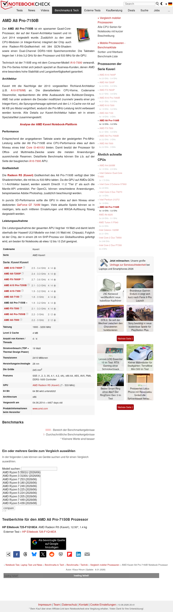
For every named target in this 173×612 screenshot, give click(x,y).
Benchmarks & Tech (67, 10)
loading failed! (11, 575)
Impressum (44, 604)
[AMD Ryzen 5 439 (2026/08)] (21, 503)
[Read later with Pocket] (60, 554)
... (169, 10)
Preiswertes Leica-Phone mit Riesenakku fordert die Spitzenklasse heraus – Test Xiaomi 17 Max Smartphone (140, 393)
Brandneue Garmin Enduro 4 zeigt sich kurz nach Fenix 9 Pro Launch (140, 295)
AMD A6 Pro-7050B (14, 314)
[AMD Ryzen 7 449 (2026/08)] (21, 500)
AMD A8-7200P (12, 273)
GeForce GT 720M (28, 205)
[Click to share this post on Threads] (25, 554)
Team (56, 604)
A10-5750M (18, 90)
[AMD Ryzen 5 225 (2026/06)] (21, 489)
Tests (19, 10)
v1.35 (4, 511)
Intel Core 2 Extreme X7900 (113, 184)
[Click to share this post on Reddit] (52, 554)
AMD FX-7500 (11, 308)
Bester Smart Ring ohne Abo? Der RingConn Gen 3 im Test (110, 393)
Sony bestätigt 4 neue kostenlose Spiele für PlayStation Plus (140, 326)
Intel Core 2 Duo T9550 (110, 237)
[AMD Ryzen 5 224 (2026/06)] (21, 493)
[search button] (157, 3)
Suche (144, 10)
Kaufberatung (114, 10)
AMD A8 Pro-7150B (109, 120)
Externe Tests (92, 10)
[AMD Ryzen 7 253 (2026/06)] (21, 479)
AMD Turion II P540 (108, 222)
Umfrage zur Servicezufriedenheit (128, 264)
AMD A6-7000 (11, 319)
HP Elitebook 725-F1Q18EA (39, 532)
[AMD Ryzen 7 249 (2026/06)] (21, 486)
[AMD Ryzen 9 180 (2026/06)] (21, 483)
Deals (131, 10)
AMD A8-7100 (11, 296)
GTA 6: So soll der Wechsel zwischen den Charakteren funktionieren (110, 325)
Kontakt (83, 604)
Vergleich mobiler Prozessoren (104, 564)
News (31, 10)
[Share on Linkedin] (78, 554)
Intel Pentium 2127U (109, 199)
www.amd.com (40, 408)
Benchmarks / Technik (77, 564)
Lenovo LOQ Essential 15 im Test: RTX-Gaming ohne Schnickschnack (110, 364)
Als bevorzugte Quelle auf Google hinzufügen (52, 543)
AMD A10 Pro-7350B (15, 285)
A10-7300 (76, 62)
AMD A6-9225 (106, 214)
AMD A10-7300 (12, 291)
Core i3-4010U (35, 147)
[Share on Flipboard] (69, 554)
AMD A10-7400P (13, 267)
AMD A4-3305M (107, 165)
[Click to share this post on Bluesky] (34, 554)
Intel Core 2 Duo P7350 (110, 245)
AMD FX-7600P (12, 279)
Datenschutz (69, 604)
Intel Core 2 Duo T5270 (111, 191)
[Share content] (8, 554)
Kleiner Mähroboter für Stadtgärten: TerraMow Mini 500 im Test (140, 366)
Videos (45, 10)
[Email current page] (87, 554)
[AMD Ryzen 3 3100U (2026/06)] (21, 476)
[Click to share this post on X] (43, 554)
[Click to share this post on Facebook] (16, 554)
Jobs (157, 10)
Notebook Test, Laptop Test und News (24, 564)
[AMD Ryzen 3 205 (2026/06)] (21, 496)
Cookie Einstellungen (103, 604)
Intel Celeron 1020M (109, 230)
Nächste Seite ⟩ (125, 338)
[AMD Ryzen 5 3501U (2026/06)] (21, 472)
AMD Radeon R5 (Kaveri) (46, 385)
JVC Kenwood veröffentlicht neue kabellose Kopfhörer (110, 297)
